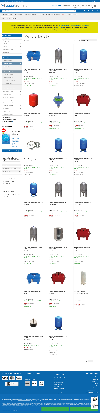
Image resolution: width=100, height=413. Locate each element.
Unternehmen (87, 6)
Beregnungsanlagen (7, 35)
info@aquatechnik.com (19, 1)
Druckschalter (7, 69)
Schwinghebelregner (8, 100)
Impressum (95, 383)
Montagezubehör (7, 52)
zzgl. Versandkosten (28, 174)
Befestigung (7, 66)
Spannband (27, 158)
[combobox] (39, 11)
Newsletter (56, 386)
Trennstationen (8, 83)
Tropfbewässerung (8, 105)
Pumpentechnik (7, 58)
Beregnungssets (7, 41)
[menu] (50, 16)
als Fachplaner (7, 171)
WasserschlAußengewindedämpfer (58, 113)
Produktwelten (68, 6)
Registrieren (71, 1)
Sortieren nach (76, 40)
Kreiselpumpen (8, 60)
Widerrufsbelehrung (93, 390)
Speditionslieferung (30, 379)
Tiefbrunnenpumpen (9, 80)
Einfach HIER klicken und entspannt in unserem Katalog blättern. (15, 142)
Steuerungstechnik (8, 103)
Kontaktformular (58, 384)
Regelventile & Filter (8, 91)
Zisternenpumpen (8, 86)
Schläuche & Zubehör (8, 97)
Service (77, 6)
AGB (97, 385)
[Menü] (97, 397)
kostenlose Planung (59, 388)
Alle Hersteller (6, 117)
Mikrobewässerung (8, 49)
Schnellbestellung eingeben (89, 11)
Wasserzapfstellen (8, 114)
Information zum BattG (92, 392)
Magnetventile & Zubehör (9, 46)
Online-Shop (56, 6)
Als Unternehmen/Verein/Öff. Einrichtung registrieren (86, 1)
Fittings (5, 43)
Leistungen (95, 379)
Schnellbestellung (7, 121)
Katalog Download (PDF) (11, 151)
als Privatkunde (7, 165)
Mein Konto (62, 1)
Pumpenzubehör (8, 63)
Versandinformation (30, 377)
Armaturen (6, 38)
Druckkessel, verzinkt (79, 291)
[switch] (94, 407)
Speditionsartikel (79, 85)
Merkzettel (56, 380)
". (88, 25)
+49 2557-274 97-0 (7, 1)
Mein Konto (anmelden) (60, 377)
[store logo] (14, 6)
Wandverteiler (6, 111)
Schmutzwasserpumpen (10, 88)
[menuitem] (7, 14)
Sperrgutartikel (54, 352)
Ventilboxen (6, 108)
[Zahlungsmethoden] (12, 385)
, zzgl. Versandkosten (53, 354)
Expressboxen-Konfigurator (10, 119)
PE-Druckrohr (6, 55)
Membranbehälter (9, 72)
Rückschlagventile (9, 74)
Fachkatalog (95, 381)
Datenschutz (95, 388)
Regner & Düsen (7, 94)
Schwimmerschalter (9, 77)
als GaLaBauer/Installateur (10, 168)
